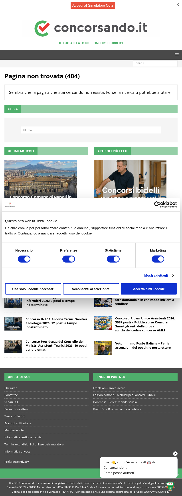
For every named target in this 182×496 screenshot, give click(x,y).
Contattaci (11, 395)
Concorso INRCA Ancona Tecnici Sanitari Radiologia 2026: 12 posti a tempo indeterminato (56, 323)
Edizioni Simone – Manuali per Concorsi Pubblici (124, 395)
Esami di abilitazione (17, 423)
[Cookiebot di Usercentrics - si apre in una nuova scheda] (157, 204)
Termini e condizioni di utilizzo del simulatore (33, 444)
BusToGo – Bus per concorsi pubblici (117, 409)
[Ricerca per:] (155, 63)
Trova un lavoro (14, 416)
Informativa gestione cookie (22, 437)
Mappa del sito (14, 430)
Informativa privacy (17, 451)
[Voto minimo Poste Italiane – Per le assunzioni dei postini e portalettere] (103, 348)
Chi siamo (10, 388)
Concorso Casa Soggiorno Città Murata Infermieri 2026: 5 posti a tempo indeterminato (55, 301)
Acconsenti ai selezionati (91, 289)
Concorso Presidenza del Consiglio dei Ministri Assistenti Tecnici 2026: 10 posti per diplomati (56, 345)
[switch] (68, 259)
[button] (176, 54)
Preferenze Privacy (16, 462)
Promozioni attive (16, 409)
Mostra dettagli (156, 275)
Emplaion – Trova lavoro (109, 388)
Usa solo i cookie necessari (33, 289)
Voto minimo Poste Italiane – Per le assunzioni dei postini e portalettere (143, 345)
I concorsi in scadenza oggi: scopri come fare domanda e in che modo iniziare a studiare (145, 300)
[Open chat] (171, 485)
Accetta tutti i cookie (149, 289)
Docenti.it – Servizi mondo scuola (115, 402)
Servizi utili (11, 402)
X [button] (178, 4)
